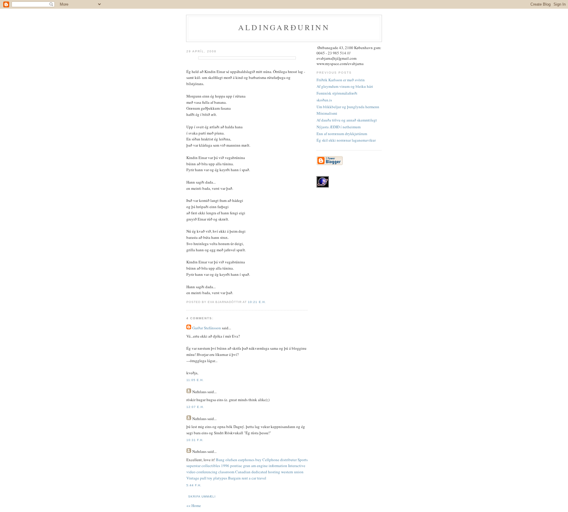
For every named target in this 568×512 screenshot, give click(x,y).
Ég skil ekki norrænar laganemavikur (346, 140)
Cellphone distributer (279, 459)
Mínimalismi (327, 113)
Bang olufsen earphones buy (239, 459)
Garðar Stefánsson (206, 327)
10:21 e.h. (257, 302)
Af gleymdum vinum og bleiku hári (345, 86)
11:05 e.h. (195, 380)
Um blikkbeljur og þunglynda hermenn (348, 106)
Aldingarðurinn (284, 27)
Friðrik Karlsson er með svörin (341, 79)
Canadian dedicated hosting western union (269, 471)
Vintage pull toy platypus (206, 478)
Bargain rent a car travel (247, 478)
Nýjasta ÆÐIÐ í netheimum (339, 126)
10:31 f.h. (195, 440)
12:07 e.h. (195, 407)
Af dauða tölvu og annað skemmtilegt (347, 120)
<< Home (193, 505)
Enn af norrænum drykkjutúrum (342, 133)
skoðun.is (324, 100)
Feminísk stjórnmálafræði (337, 93)
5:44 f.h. (193, 485)
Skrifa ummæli (202, 496)
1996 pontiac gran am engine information (254, 465)
